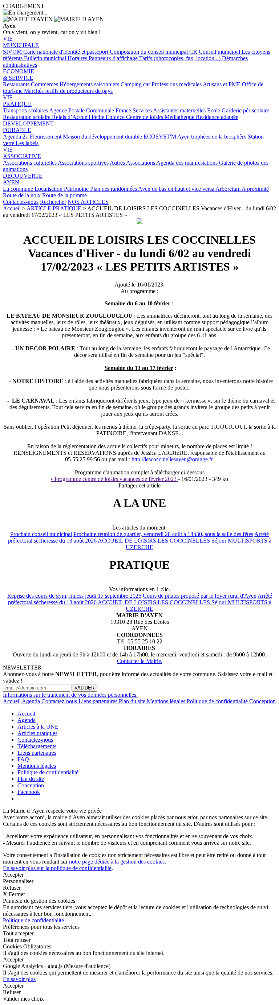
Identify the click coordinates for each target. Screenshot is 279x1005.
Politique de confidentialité (218, 701)
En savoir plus (19, 979)
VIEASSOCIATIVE (22, 153)
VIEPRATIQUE (17, 100)
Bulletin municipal (46, 58)
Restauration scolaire (27, 117)
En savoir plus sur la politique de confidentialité (57, 868)
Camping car (136, 84)
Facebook (28, 792)
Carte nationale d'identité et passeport (66, 52)
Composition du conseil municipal (149, 52)
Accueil (12, 208)
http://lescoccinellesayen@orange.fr (173, 459)
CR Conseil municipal (215, 52)
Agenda (31, 701)
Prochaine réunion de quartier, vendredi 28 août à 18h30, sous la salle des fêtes (163, 534)
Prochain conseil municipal (41, 534)
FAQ (23, 759)
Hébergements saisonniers (90, 84)
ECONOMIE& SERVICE (18, 74)
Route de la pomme (64, 195)
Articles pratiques (37, 733)
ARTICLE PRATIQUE (55, 208)
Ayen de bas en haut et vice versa (176, 189)
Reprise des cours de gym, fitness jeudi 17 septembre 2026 (74, 596)
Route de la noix (22, 195)
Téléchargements (36, 746)
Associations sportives (84, 163)
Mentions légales (167, 701)
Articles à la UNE (37, 727)
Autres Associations (133, 163)
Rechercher (53, 202)
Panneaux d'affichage (114, 58)
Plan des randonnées (114, 189)
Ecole (214, 110)
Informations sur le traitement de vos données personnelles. (70, 695)
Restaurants (17, 84)
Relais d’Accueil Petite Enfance (89, 117)
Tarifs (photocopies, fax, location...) (180, 58)
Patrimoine (77, 189)
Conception (262, 701)
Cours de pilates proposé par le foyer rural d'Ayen (199, 596)
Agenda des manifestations (187, 163)
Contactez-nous (21, 202)
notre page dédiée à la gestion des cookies (117, 861)
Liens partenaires (98, 701)
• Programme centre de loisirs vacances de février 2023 (114, 479)
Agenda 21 (16, 136)
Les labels (27, 143)
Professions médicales (177, 84)
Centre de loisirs (145, 117)
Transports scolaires (26, 110)
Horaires (78, 58)
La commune (19, 189)
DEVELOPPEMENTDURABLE (28, 126)
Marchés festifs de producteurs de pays (68, 91)
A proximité (255, 189)
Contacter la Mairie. (139, 661)
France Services (134, 110)
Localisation (49, 189)
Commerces (45, 84)
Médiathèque (180, 117)
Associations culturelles (30, 163)
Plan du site (133, 701)
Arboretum (228, 189)
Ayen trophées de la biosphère (212, 136)
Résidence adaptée (217, 117)
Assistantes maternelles (180, 110)
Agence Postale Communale (82, 110)
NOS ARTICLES (88, 202)
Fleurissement (46, 136)
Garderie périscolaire (245, 110)
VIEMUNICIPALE (21, 42)
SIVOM (13, 52)
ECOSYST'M (160, 136)
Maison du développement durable (103, 136)
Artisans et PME (222, 84)
